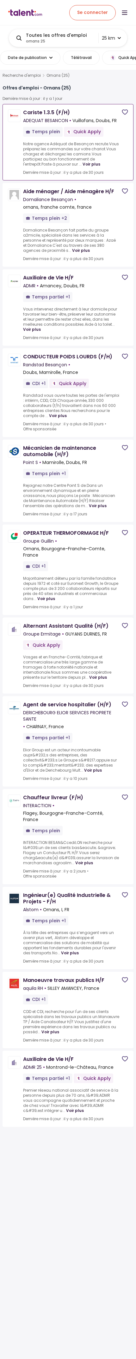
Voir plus (91, 164)
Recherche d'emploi (22, 75)
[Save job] (125, 112)
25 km (108, 38)
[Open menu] (124, 12)
